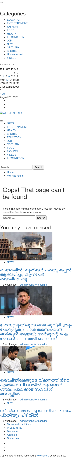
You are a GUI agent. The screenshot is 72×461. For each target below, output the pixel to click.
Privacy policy (14, 427)
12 (7, 79)
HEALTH (11, 33)
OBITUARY (13, 47)
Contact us (13, 438)
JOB (9, 40)
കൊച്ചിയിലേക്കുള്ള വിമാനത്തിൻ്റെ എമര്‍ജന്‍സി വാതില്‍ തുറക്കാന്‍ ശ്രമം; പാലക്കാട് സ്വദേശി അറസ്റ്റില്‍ (34, 386)
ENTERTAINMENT (17, 23)
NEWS (10, 44)
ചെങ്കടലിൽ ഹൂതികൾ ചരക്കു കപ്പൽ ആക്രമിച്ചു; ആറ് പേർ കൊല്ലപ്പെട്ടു (35, 274)
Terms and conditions (19, 424)
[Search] (1, 163)
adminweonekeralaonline (34, 284)
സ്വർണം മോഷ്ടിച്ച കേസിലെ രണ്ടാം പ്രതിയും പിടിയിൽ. (35, 412)
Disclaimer (13, 431)
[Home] (1, 116)
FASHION (12, 26)
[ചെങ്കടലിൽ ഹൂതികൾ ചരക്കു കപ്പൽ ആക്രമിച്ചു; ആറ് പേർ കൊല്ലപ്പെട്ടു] (26, 245)
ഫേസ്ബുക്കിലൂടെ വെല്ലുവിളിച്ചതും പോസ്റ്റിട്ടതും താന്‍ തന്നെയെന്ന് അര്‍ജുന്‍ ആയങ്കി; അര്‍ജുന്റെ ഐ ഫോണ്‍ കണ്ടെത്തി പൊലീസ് (36, 331)
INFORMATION (15, 37)
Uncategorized (15, 54)
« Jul (2, 93)
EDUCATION (14, 19)
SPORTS (12, 51)
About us (12, 434)
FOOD (10, 30)
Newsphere (43, 455)
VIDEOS (11, 58)
